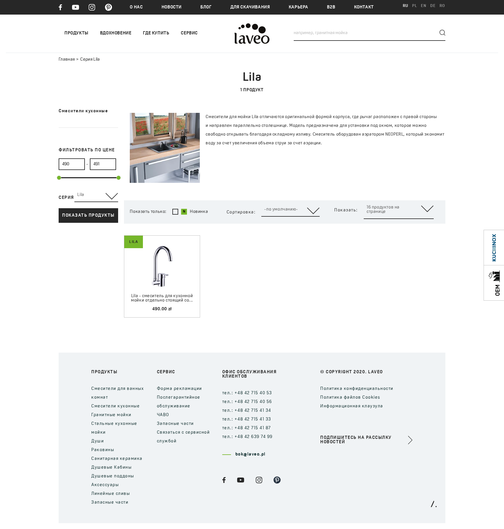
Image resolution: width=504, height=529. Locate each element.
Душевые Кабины (111, 467)
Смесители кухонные (115, 406)
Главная (67, 59)
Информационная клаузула (351, 406)
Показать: (346, 210)
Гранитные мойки (111, 415)
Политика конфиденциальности (356, 389)
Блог (205, 7)
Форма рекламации (179, 389)
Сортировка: (241, 212)
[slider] (59, 178)
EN (423, 6)
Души (97, 441)
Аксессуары (105, 485)
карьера (298, 7)
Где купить (156, 33)
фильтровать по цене (87, 150)
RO (442, 6)
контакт (364, 7)
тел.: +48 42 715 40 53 (247, 393)
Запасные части (109, 502)
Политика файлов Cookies (350, 397)
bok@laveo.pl (250, 454)
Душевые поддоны (112, 476)
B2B (331, 7)
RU (405, 6)
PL (414, 6)
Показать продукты (88, 215)
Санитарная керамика (117, 459)
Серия (66, 198)
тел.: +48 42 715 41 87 (246, 428)
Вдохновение (116, 33)
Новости (172, 7)
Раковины (102, 450)
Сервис (189, 33)
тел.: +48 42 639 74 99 (247, 437)
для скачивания (250, 7)
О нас (136, 7)
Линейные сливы (110, 494)
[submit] (442, 33)
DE (432, 6)
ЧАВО (163, 415)
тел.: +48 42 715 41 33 (246, 419)
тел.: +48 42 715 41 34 (246, 411)
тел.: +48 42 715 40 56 (247, 402)
